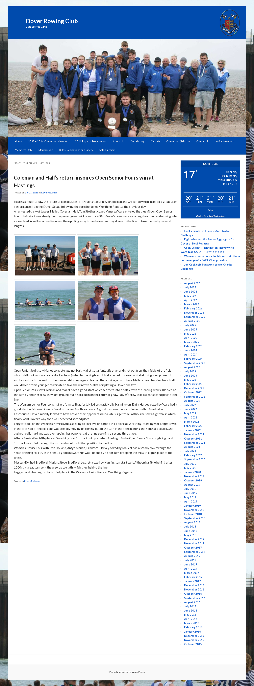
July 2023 (190, 371)
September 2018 (194, 518)
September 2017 (194, 551)
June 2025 (190, 329)
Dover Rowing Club (52, 20)
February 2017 (193, 577)
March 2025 (191, 342)
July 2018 (190, 526)
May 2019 (190, 497)
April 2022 (190, 417)
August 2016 (192, 602)
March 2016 (191, 623)
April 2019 (190, 501)
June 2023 (190, 375)
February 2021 (193, 455)
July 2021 (190, 451)
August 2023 (192, 367)
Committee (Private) (178, 141)
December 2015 (194, 635)
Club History (137, 141)
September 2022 (194, 396)
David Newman (49, 192)
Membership (45, 150)
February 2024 (193, 358)
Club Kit (155, 141)
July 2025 (190, 325)
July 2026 (190, 287)
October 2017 (193, 547)
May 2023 (190, 379)
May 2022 (190, 413)
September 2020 (194, 459)
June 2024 (190, 350)
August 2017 (192, 555)
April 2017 (190, 568)
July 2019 (190, 488)
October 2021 (193, 438)
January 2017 (192, 581)
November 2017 (194, 543)
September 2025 (194, 316)
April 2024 (190, 354)
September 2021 (194, 442)
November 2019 (194, 476)
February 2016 (193, 627)
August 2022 (192, 400)
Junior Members (224, 141)
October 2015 (193, 644)
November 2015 (194, 640)
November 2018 (194, 509)
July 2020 (190, 463)
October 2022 (193, 392)
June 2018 (190, 530)
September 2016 (194, 598)
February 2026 (193, 308)
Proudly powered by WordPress (127, 672)
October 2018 (193, 514)
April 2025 (190, 337)
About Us (118, 141)
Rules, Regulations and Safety (76, 150)
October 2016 (193, 593)
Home (18, 141)
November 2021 (194, 434)
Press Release (32, 481)
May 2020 (190, 468)
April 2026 (190, 300)
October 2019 (193, 480)
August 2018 (192, 522)
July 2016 (190, 606)
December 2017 (194, 539)
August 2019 (192, 484)
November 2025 (194, 312)
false (210, 210)
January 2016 (192, 631)
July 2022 (190, 405)
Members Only (23, 150)
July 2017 (190, 560)
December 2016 (194, 585)
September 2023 (194, 363)
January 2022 (192, 430)
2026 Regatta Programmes (91, 141)
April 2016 (190, 618)
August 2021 (192, 446)
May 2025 (190, 333)
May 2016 (190, 614)
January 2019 (192, 505)
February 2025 (193, 346)
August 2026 (192, 283)
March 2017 (191, 572)
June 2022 (190, 409)
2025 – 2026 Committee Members (48, 141)
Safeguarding (106, 150)
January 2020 (192, 472)
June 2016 (190, 610)
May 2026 (190, 296)
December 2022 (194, 388)
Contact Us (202, 141)
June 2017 (190, 564)
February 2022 (193, 425)
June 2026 (190, 291)
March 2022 (191, 421)
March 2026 (191, 304)
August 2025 (192, 321)
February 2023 (193, 384)
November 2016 (194, 589)
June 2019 (190, 493)
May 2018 (190, 535)
